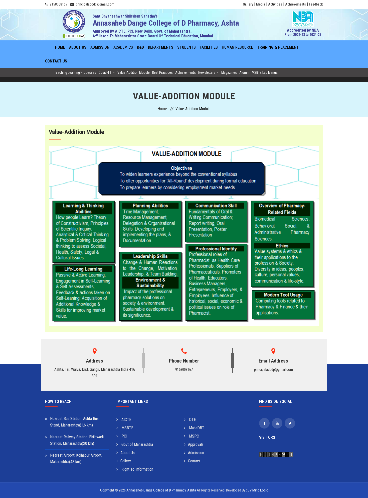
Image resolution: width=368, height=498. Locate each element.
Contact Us (56, 61)
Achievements (295, 4)
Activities (275, 4)
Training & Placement (278, 47)
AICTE (125, 419)
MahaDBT (196, 427)
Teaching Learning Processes (75, 72)
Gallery (248, 4)
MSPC (193, 436)
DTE (192, 419)
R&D (140, 47)
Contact (194, 461)
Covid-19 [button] (105, 72)
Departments (160, 47)
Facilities (209, 47)
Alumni (244, 72)
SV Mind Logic (258, 490)
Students (186, 47)
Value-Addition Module (133, 72)
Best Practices (162, 72)
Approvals (196, 444)
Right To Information (136, 469)
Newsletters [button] (207, 72)
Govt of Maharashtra (136, 444)
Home (60, 47)
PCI (123, 436)
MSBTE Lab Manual (265, 72)
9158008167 (58, 4)
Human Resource (237, 47)
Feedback (316, 4)
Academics (123, 47)
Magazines (229, 72)
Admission (99, 47)
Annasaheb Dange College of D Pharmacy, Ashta (161, 490)
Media (260, 4)
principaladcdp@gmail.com (95, 4)
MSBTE (126, 427)
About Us (77, 47)
